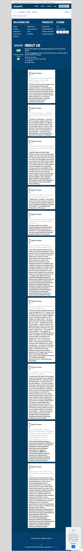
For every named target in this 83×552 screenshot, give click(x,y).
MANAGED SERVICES (48, 34)
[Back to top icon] (41, 545)
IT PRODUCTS (45, 26)
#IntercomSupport (33, 439)
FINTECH (15, 29)
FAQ (57, 26)
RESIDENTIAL (31, 26)
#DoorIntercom (49, 433)
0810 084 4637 (41, 2)
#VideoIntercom (33, 433)
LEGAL (29, 31)
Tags (29, 12)
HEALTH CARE (17, 34)
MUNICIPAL (30, 34)
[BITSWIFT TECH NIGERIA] (18, 6)
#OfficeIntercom (50, 431)
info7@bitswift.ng (50, 2)
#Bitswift (31, 429)
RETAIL (15, 26)
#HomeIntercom (41, 431)
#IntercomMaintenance (42, 437)
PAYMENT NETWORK (47, 31)
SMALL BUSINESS (32, 29)
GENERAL (16, 36)
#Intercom (46, 429)
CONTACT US (63, 6)
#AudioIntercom (41, 433)
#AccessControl (42, 439)
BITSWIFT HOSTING (47, 29)
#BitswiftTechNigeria (39, 429)
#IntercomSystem (33, 431)
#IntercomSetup (33, 437)
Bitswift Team (55, 547)
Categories (22, 12)
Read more (42, 82)
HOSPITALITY (17, 31)
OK (73, 546)
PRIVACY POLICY (35, 538)
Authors (35, 12)
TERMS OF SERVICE (46, 538)
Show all (67, 12)
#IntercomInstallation (43, 435)
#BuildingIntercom (33, 435)
